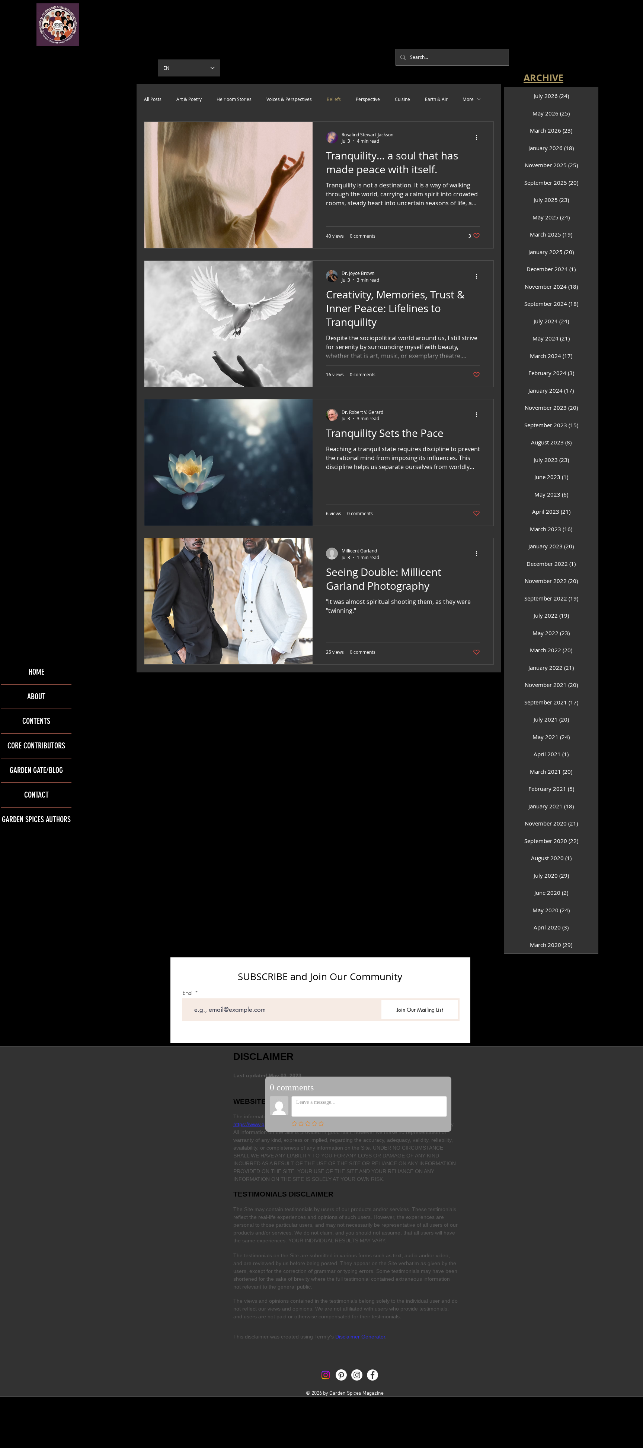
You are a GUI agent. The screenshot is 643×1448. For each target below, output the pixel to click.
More (468, 99)
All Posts (152, 99)
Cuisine (402, 99)
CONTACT (36, 795)
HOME (36, 672)
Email (188, 993)
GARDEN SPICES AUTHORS (36, 819)
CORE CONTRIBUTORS (36, 746)
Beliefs (334, 99)
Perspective (368, 99)
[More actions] (478, 137)
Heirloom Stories (234, 99)
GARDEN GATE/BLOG (36, 770)
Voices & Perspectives (289, 99)
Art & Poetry (189, 99)
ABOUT (36, 696)
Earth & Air (436, 99)
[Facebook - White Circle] (372, 1375)
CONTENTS (36, 721)
